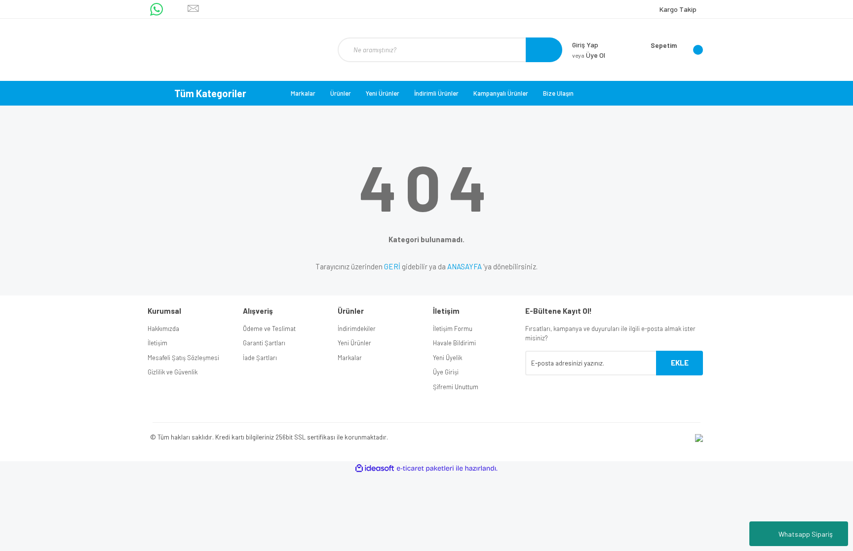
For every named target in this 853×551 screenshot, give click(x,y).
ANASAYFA (464, 266)
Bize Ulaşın (558, 93)
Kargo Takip (678, 9)
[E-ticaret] (425, 468)
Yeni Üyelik (447, 358)
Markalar (303, 93)
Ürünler (340, 93)
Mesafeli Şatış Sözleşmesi (183, 358)
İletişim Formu (452, 328)
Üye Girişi (446, 372)
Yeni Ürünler (382, 93)
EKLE (680, 362)
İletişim (157, 343)
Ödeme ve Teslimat (269, 328)
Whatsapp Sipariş (805, 534)
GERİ (392, 266)
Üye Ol (588, 55)
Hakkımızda (163, 328)
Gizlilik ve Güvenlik (172, 372)
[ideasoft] (374, 468)
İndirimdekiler (357, 328)
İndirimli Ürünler (436, 93)
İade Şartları (260, 358)
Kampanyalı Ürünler (500, 93)
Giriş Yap (585, 44)
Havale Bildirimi (454, 343)
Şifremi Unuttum (455, 387)
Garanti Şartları (264, 343)
